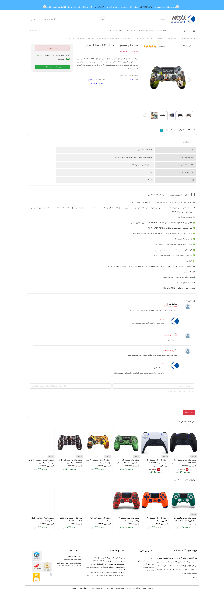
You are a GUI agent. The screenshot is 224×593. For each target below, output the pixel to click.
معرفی (181, 130)
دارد (151, 172)
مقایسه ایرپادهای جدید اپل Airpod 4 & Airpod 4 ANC (108, 564)
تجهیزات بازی (92, 79)
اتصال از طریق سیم (145, 157)
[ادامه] (195, 578)
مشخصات (191, 130)
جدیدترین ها (131, 31)
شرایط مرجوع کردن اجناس (145, 561)
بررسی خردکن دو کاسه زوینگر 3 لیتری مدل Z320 (109, 558)
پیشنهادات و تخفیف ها (147, 31)
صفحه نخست (162, 31)
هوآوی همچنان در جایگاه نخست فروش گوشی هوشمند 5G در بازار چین (105, 568)
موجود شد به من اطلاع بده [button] (52, 67)
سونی (132, 79)
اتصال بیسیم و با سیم (129, 157)
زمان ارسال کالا (149, 564)
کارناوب (73, 588)
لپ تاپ (118, 157)
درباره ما (151, 558)
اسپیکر (149, 165)
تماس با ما (150, 570)
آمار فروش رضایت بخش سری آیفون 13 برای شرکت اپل (107, 572)
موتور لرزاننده (135, 165)
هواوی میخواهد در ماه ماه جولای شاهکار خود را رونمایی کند (106, 576)
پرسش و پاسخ (168, 130)
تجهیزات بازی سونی (97, 83)
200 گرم (149, 180)
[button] (49, 19)
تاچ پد (144, 165)
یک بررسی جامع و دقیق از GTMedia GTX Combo (109, 561)
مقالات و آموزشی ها (116, 31)
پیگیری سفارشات (35, 31)
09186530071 (72, 556)
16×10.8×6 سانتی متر (145, 150)
